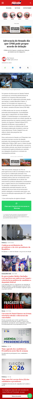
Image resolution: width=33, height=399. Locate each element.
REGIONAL (9, 8)
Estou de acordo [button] (16, 396)
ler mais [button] (22, 392)
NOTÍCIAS (17, 8)
